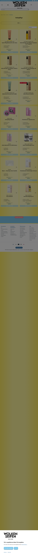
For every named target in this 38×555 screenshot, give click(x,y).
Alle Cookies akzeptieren (8, 548)
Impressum (5, 552)
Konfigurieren (16, 548)
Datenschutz (9, 552)
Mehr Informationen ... (24, 544)
